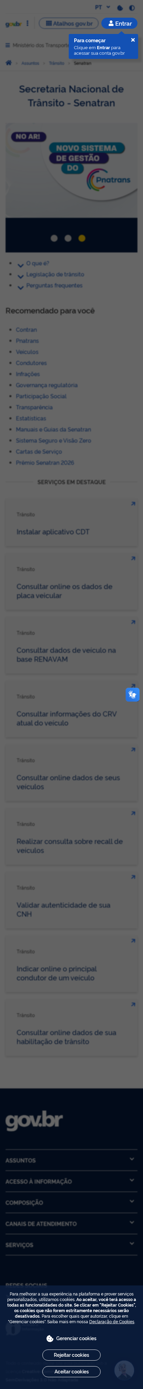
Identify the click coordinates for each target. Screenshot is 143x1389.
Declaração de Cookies (111, 1321)
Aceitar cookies (71, 1371)
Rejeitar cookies (71, 1354)
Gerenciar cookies (76, 1338)
